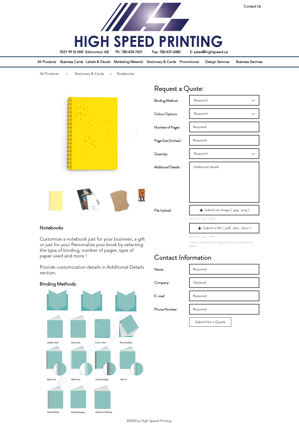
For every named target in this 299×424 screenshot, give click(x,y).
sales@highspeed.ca (211, 52)
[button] (224, 210)
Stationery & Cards (89, 73)
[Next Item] (136, 132)
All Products (49, 73)
